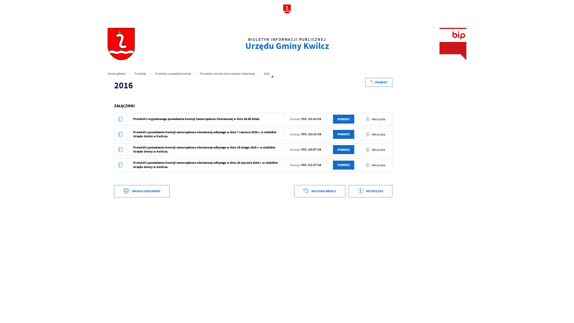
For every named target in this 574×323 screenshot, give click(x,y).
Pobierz (343, 119)
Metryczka (378, 119)
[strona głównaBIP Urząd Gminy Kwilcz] (121, 44)
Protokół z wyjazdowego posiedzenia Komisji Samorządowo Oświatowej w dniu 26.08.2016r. (196, 119)
